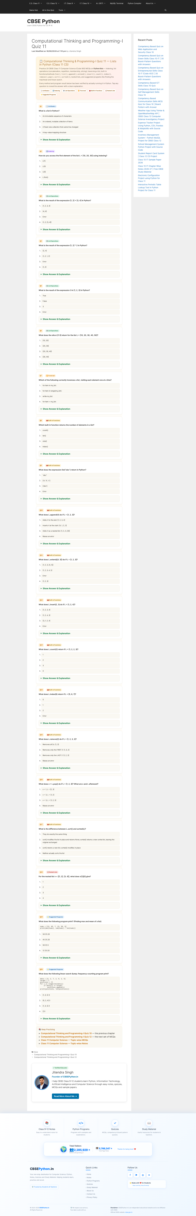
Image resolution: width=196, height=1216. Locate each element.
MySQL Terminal (116, 3)
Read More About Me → (65, 1096)
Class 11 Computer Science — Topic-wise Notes (64, 1043)
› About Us (90, 1191)
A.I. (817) (99, 3)
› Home (88, 1174)
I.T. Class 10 (84, 3)
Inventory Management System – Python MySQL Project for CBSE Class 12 (149, 138)
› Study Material (92, 1187)
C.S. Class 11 (34, 3)
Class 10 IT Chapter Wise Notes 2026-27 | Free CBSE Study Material (150, 169)
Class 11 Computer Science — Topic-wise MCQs (64, 1040)
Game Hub (33, 10)
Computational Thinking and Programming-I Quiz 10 (66, 1033)
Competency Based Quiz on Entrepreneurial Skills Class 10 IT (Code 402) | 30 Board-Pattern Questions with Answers (150, 73)
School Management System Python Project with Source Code (151, 147)
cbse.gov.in (128, 1212)
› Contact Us (90, 1194)
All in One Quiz (48, 10)
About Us (149, 3)
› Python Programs (93, 1181)
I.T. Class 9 (68, 3)
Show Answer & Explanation (56, 139)
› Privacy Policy (91, 1197)
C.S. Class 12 (52, 3)
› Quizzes (89, 1184)
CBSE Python (43, 21)
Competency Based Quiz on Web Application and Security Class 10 (150, 49)
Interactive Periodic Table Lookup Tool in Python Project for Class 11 (149, 187)
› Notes (88, 1177)
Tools (61, 10)
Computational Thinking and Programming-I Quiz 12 (66, 1037)
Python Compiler (134, 3)
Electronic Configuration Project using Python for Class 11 (149, 178)
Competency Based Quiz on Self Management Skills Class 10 (150, 92)
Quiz (36, 1052)
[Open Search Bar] (165, 10)
